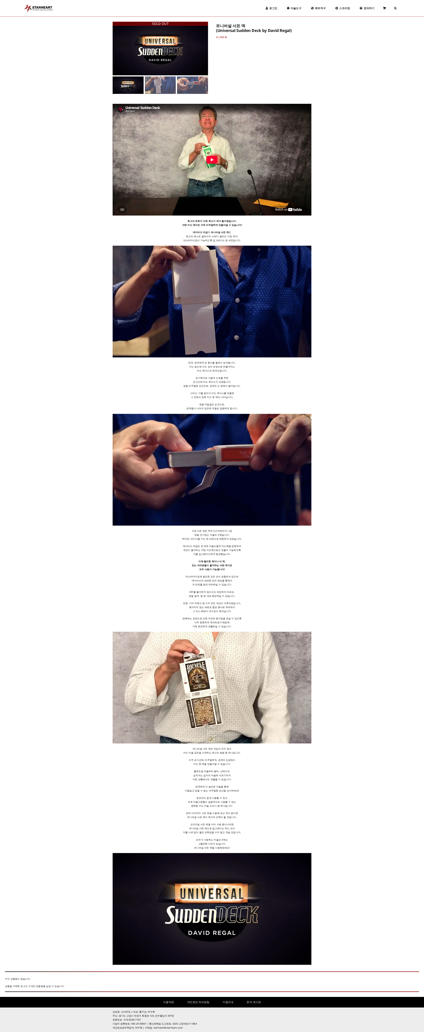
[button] (395, 8)
